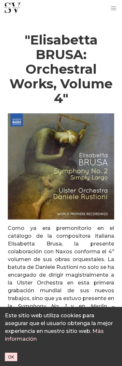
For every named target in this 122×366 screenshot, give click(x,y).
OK (11, 357)
